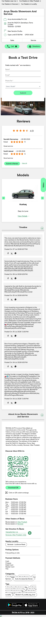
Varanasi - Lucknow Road (16, 544)
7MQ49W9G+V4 (11, 532)
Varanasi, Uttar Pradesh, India (15, 535)
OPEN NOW (29, 35)
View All (24, 163)
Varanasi (20, 524)
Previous (3, 198)
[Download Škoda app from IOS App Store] (31, 605)
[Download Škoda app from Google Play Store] (15, 605)
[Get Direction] (29, 535)
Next (42, 198)
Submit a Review (12, 164)
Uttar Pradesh (22, 522)
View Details (22, 216)
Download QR (13, 488)
